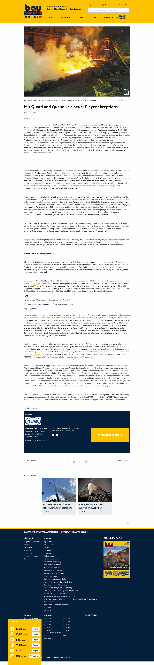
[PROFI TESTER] (121, 17)
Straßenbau (36, 354)
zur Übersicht (31, 461)
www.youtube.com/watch (34, 125)
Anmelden (34, 656)
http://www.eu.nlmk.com (65, 431)
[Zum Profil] (57, 435)
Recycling (35, 283)
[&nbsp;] (77, 61)
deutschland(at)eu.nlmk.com (68, 428)
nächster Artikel (122, 461)
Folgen (35, 629)
